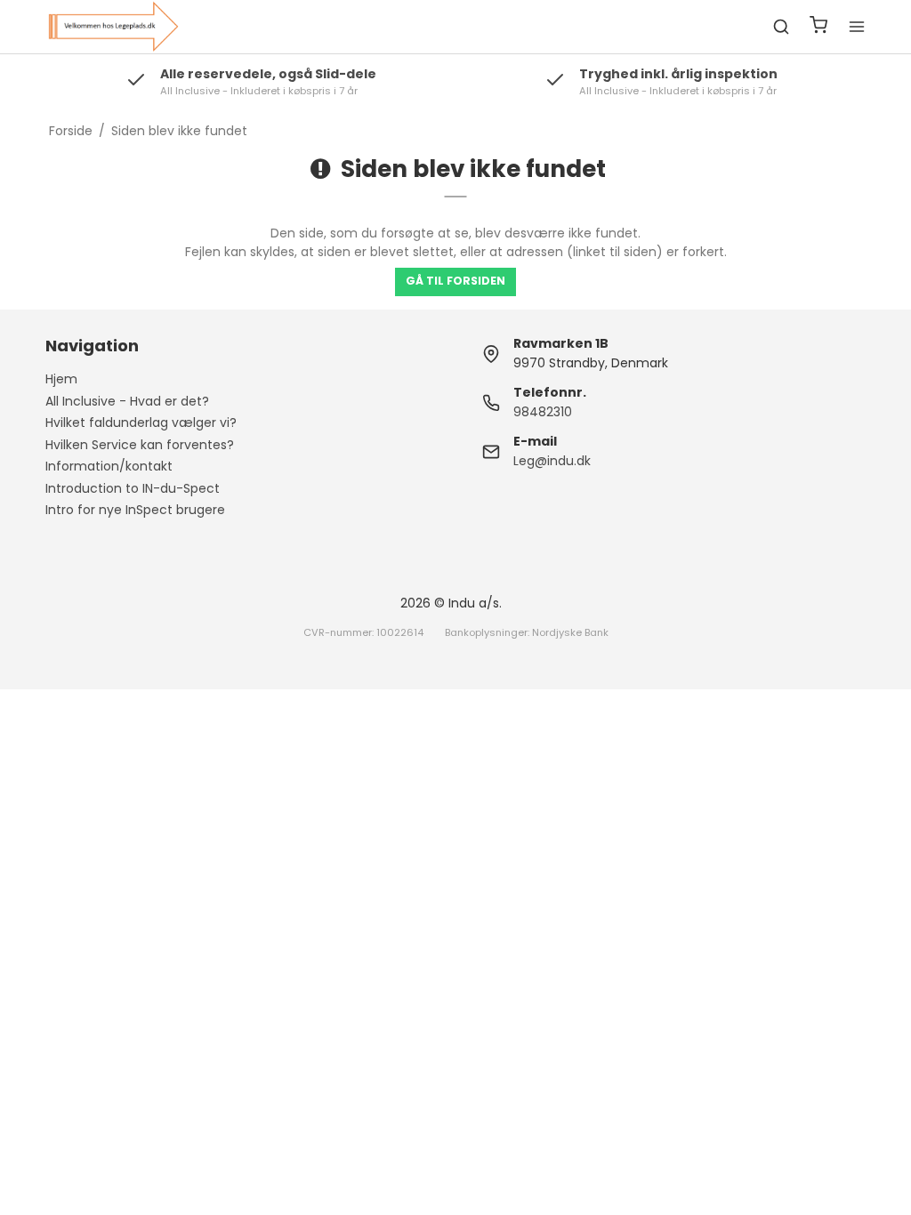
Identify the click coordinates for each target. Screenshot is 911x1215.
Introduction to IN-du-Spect (132, 488)
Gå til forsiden (455, 280)
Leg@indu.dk (552, 461)
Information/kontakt (109, 466)
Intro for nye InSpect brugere (135, 510)
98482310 (542, 412)
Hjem (61, 379)
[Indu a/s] (113, 26)
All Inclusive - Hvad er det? (127, 401)
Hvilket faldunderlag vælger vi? (141, 422)
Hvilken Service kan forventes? (139, 445)
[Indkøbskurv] (818, 27)
